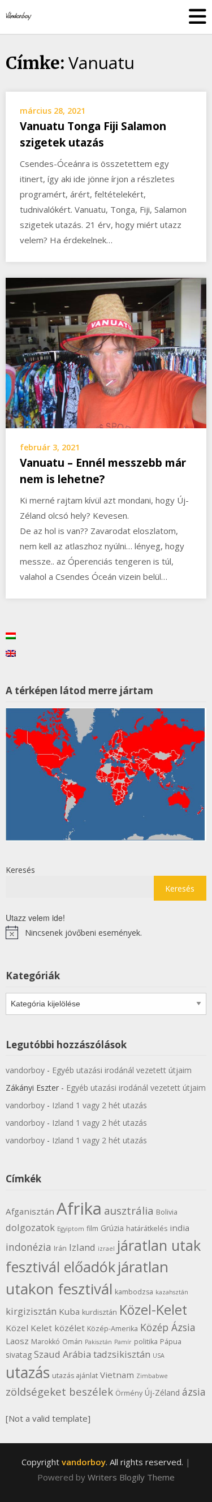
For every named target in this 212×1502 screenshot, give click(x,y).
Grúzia (112, 1228)
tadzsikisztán (121, 1354)
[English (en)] (11, 652)
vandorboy (25, 1070)
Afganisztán (30, 1211)
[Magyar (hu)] (11, 634)
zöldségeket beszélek (59, 1391)
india (179, 1227)
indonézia (28, 1247)
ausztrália (129, 1210)
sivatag (19, 1354)
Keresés (20, 869)
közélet (69, 1327)
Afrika (79, 1208)
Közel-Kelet (153, 1310)
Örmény (128, 1393)
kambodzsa (134, 1292)
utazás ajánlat (75, 1375)
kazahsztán (171, 1292)
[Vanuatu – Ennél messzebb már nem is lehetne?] (106, 352)
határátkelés (146, 1228)
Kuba (69, 1311)
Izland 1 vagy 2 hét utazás (99, 1105)
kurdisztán (99, 1312)
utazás (28, 1372)
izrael (106, 1249)
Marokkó (45, 1341)
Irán (60, 1248)
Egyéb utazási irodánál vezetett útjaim (122, 1070)
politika (146, 1341)
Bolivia (167, 1212)
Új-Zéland (162, 1392)
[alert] (106, 932)
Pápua (170, 1341)
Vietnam (117, 1374)
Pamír (123, 1342)
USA (159, 1355)
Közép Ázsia (168, 1327)
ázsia (194, 1391)
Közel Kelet (29, 1327)
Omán (72, 1341)
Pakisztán (98, 1342)
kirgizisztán (31, 1311)
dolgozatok (30, 1227)
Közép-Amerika (112, 1328)
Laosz (17, 1340)
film (92, 1228)
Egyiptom (70, 1229)
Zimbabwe (152, 1376)
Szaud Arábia (62, 1354)
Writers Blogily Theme (131, 1477)
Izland (82, 1247)
